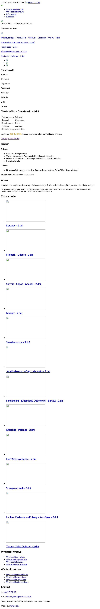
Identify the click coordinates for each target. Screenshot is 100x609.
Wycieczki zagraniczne (16, 559)
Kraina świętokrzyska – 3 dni (14, 51)
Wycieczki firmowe (15, 11)
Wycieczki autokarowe (16, 564)
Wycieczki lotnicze (14, 562)
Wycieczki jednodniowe (17, 574)
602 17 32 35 (34, 2)
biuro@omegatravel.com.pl (19, 596)
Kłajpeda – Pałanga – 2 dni (12, 56)
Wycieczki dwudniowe (16, 577)
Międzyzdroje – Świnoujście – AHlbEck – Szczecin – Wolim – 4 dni (30, 37)
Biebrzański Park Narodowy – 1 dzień (18, 42)
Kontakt (10, 16)
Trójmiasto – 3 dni (9, 46)
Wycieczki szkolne (14, 9)
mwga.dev (14, 605)
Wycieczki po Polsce (15, 557)
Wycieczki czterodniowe (17, 582)
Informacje (11, 14)
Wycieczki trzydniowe (16, 579)
